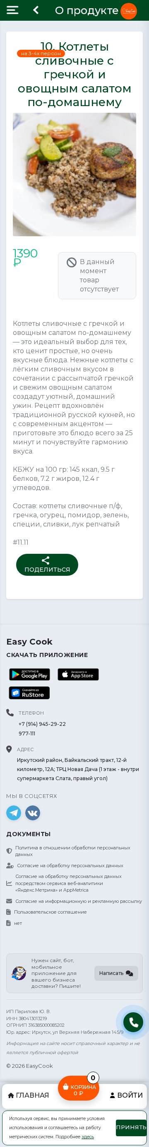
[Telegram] (13, 812)
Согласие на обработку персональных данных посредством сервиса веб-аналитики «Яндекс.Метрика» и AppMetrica (68, 883)
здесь (88, 1137)
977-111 (27, 733)
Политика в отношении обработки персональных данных (72, 851)
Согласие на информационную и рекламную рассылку (78, 901)
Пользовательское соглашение (50, 912)
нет (18, 923)
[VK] (32, 812)
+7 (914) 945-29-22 (42, 724)
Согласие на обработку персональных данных (70, 865)
